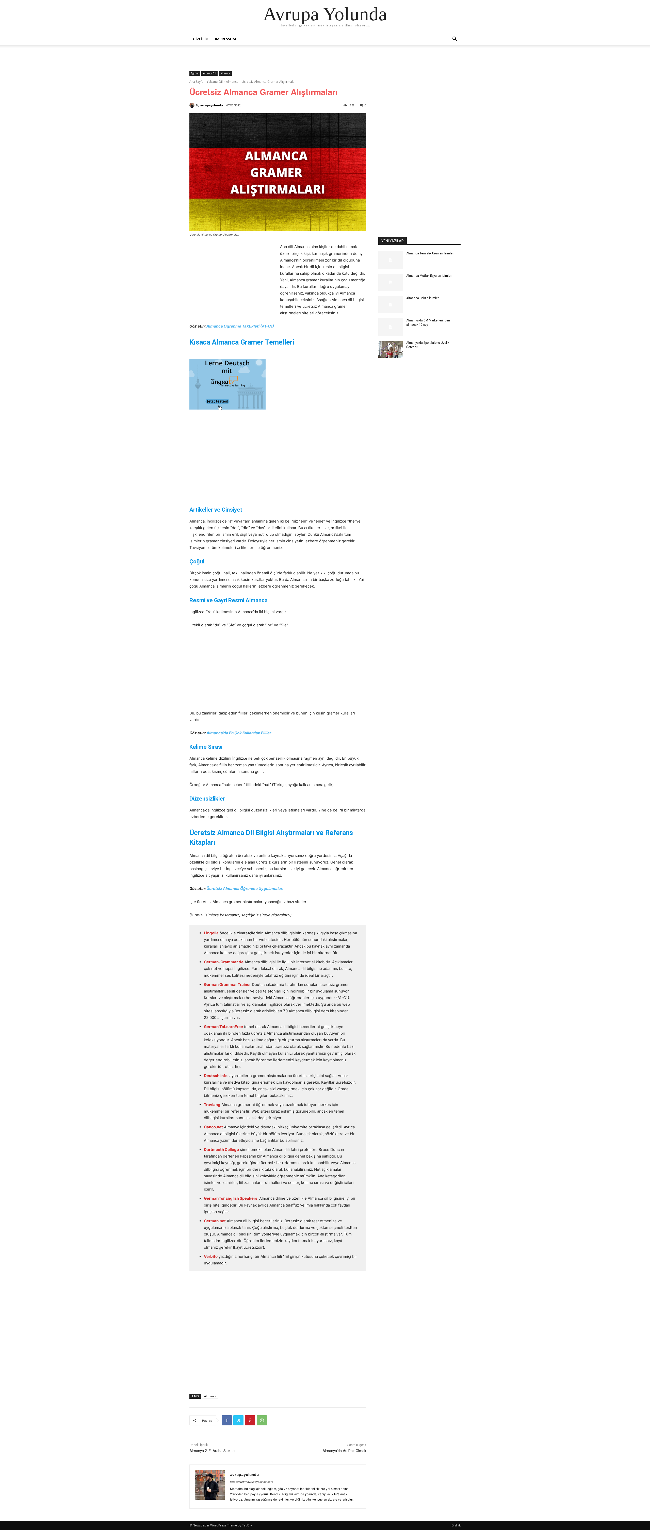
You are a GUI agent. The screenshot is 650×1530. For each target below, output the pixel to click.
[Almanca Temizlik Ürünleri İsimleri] (390, 260)
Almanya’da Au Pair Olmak (344, 1450)
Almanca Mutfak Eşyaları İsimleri (429, 276)
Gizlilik (200, 39)
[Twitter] (238, 1420)
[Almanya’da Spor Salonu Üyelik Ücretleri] (390, 349)
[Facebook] (227, 1420)
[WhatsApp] (262, 1420)
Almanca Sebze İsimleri (423, 298)
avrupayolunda (211, 105)
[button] (454, 39)
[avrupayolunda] (192, 105)
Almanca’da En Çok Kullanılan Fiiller (238, 732)
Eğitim (195, 73)
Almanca (225, 73)
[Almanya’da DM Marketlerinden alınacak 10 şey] (390, 327)
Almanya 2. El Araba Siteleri (212, 1450)
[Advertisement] (232, 281)
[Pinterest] (250, 1420)
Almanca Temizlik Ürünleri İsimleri (430, 253)
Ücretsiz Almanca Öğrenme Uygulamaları (244, 888)
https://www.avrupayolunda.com (251, 1482)
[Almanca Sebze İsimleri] (390, 304)
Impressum (225, 39)
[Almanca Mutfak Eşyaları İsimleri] (390, 282)
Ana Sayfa (196, 81)
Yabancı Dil (209, 73)
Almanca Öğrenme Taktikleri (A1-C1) (240, 326)
